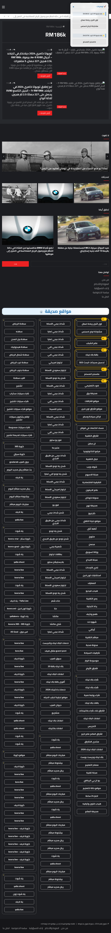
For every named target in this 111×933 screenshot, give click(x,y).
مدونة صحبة (92, 645)
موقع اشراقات (92, 401)
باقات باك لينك (92, 703)
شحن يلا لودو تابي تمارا (55, 474)
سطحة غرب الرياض (19, 362)
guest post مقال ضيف (55, 651)
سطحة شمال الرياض (19, 355)
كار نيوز (91, 513)
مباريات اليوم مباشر (55, 755)
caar (48, 49)
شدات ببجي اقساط (55, 324)
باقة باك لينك (91, 355)
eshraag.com (46, 923)
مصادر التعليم (92, 765)
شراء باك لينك (91, 680)
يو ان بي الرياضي (92, 780)
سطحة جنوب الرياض (19, 370)
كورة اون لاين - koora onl (19, 608)
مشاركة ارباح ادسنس (92, 332)
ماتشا (55, 616)
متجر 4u (55, 448)
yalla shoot (55, 747)
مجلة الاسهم (91, 474)
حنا (55, 608)
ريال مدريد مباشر (56, 771)
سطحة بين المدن (19, 339)
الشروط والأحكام (101, 284)
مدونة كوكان (92, 498)
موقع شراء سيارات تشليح (19, 409)
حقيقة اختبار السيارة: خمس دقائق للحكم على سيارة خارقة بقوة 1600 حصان (66, 168)
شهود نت (92, 622)
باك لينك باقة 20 (55, 666)
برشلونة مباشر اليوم (19, 496)
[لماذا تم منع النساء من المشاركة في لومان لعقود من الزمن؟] (19, 193)
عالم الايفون (92, 490)
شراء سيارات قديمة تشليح (19, 435)
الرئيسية (59, 26)
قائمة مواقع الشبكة (68, 923)
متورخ (92, 537)
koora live (19, 570)
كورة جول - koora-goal (19, 546)
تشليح (19, 386)
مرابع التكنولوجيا (91, 451)
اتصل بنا (105, 296)
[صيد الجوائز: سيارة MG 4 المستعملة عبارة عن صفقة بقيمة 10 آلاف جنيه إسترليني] (91, 193)
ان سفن (92, 443)
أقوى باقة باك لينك (55, 682)
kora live (19, 651)
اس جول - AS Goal (19, 632)
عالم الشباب (92, 343)
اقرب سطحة (19, 378)
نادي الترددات (91, 568)
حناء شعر (55, 601)
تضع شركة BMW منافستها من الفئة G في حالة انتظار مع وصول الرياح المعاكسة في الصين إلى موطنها (30, 251)
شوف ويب (91, 467)
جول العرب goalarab (19, 462)
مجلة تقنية (91, 773)
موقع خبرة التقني (92, 521)
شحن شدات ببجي (55, 513)
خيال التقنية (92, 459)
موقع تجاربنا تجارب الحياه (56, 697)
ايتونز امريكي (55, 362)
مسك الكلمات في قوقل (92, 428)
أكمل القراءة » (44, 76)
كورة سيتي (19, 454)
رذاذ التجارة (92, 606)
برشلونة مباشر (55, 763)
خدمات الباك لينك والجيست (56, 643)
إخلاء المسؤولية (101, 288)
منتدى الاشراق (91, 742)
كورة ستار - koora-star (19, 539)
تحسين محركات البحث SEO (92, 362)
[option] (55, 157)
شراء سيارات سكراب (19, 393)
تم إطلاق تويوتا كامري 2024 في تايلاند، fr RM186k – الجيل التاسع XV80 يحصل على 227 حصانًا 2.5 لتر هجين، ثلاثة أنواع (29, 92)
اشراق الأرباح (92, 668)
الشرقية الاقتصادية (91, 482)
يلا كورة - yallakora (19, 616)
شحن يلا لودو (55, 531)
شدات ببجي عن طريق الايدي (55, 456)
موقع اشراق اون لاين (91, 409)
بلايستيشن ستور (55, 562)
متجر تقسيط (55, 409)
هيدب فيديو (92, 591)
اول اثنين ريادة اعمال (92, 324)
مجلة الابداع (92, 560)
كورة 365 (19, 446)
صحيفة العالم (91, 811)
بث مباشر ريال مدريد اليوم (19, 470)
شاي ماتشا (55, 624)
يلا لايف (19, 477)
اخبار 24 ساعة (91, 796)
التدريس (92, 726)
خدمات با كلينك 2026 (55, 690)
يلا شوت (55, 740)
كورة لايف (19, 659)
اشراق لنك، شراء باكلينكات (92, 711)
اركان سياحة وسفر (92, 417)
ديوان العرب (55, 705)
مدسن (92, 544)
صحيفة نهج (91, 505)
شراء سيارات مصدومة (19, 427)
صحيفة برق (91, 393)
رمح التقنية (91, 599)
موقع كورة (19, 755)
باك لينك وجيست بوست (91, 757)
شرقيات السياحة (92, 653)
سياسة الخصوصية (101, 292)
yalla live (19, 520)
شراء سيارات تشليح (19, 401)
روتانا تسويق (91, 552)
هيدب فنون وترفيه (91, 804)
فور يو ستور (55, 440)
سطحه (19, 331)
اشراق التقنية (92, 436)
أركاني (92, 630)
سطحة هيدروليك (19, 347)
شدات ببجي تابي (55, 347)
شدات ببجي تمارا (56, 331)
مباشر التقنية (91, 637)
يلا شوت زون (19, 894)
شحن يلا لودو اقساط (55, 378)
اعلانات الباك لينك (91, 718)
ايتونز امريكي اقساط (55, 489)
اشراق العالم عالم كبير (91, 734)
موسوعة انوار (92, 661)
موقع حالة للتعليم (92, 788)
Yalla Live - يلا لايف (19, 601)
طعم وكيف (91, 614)
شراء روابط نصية (92, 695)
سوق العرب (55, 659)
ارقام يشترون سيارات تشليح (19, 418)
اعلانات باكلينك (55, 728)
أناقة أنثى (92, 529)
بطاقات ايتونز (55, 554)
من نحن (105, 280)
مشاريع (55, 713)
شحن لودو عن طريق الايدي (55, 539)
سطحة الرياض (19, 324)
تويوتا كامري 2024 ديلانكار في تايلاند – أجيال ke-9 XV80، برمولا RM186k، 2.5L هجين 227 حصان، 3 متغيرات (29, 57)
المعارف (92, 583)
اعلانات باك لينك (55, 721)
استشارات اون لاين (92, 575)
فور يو (55, 505)
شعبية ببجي (55, 546)
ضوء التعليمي (92, 386)
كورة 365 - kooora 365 (19, 624)
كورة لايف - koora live (19, 828)
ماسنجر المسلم (91, 374)
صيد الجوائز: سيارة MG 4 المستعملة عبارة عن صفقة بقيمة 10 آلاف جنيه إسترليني (83, 249)
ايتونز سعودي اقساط (55, 370)
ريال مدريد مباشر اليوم (19, 489)
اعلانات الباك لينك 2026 (92, 749)
